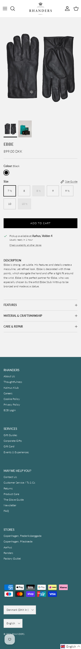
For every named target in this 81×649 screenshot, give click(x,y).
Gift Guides (10, 435)
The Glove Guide (14, 499)
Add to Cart (40, 223)
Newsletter (10, 505)
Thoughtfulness (13, 382)
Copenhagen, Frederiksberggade (22, 535)
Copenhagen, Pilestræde (18, 541)
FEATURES (10, 305)
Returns (8, 488)
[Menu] (5, 8)
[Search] (15, 8)
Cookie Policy (12, 399)
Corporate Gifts (13, 440)
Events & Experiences (16, 452)
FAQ (6, 511)
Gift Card (9, 446)
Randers (8, 553)
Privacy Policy (12, 404)
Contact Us (10, 477)
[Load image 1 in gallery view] (40, 67)
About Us (9, 376)
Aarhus (8, 547)
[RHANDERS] (40, 8)
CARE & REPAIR (13, 326)
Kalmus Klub (11, 387)
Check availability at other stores (25, 245)
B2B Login (10, 410)
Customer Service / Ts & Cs (19, 482)
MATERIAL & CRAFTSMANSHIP (23, 315)
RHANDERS (18, 634)
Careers (8, 393)
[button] (70, 646)
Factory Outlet (12, 558)
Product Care (11, 494)
